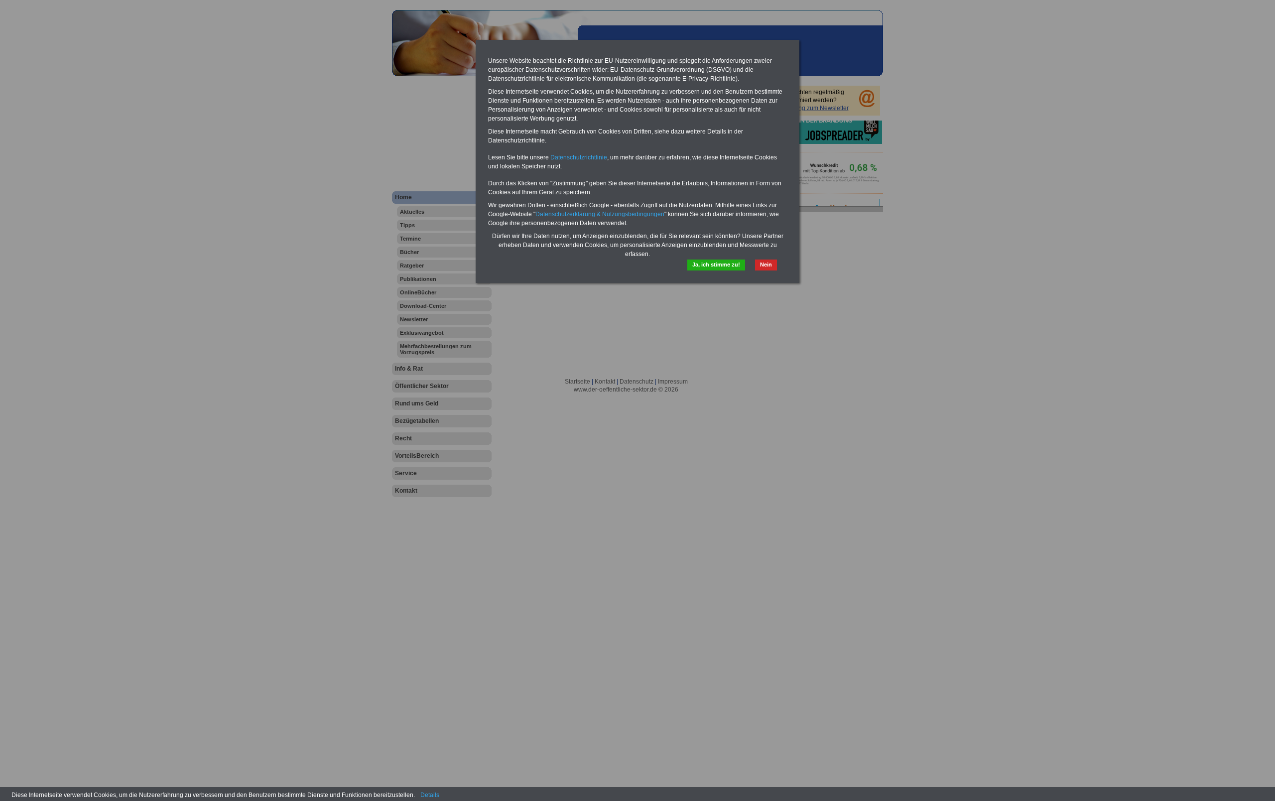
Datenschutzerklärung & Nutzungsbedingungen (599, 214)
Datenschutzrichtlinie (578, 157)
